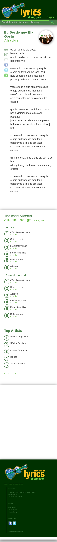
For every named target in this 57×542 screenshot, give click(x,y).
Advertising (13, 512)
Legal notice (13, 507)
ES (48, 17)
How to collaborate (15, 497)
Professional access (16, 531)
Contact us (13, 494)
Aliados (11, 40)
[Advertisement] (28, 424)
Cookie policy (13, 510)
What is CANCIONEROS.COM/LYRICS (22, 492)
